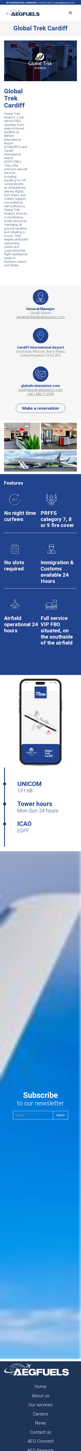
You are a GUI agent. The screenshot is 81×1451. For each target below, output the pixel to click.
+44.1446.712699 (40, 394)
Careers (40, 1414)
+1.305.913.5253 (45, 3)
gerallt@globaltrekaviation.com (40, 317)
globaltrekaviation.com (40, 386)
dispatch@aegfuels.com (64, 3)
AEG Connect (40, 1441)
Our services (40, 1404)
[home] (22, 13)
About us (40, 1395)
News (40, 1423)
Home (40, 1386)
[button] (70, 12)
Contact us (40, 1432)
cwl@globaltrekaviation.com (40, 390)
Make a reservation (40, 408)
